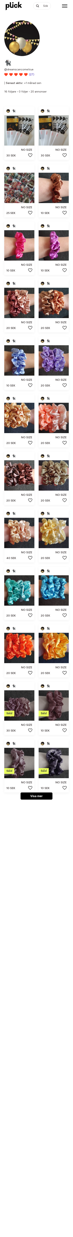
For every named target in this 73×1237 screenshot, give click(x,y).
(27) (31, 74)
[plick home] (14, 5)
